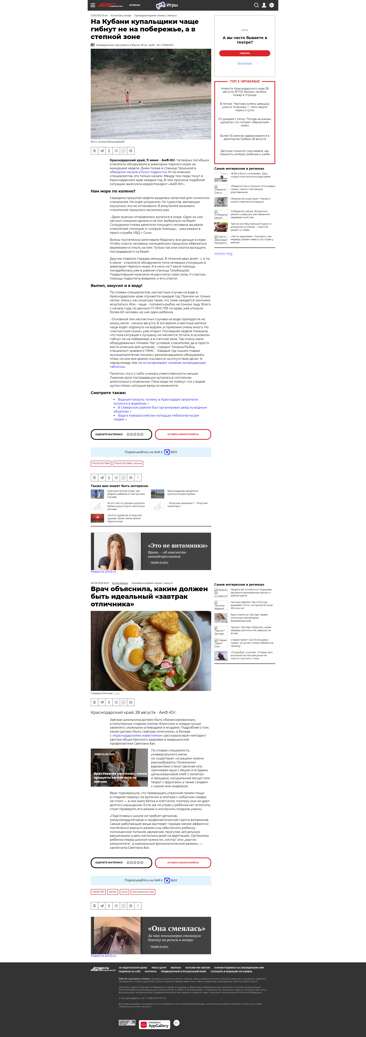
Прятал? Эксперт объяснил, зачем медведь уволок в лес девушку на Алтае (251, 630)
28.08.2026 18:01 (100, 583)
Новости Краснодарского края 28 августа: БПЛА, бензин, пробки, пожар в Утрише (245, 92)
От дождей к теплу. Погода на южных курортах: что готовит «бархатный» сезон (244, 122)
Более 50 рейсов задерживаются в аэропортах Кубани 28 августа (245, 137)
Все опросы (245, 63)
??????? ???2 (223, 254)
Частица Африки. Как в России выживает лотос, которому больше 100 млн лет (252, 605)
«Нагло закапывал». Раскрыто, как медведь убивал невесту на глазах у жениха (252, 239)
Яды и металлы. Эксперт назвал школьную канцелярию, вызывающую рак (249, 617)
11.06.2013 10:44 (99, 15)
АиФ (117, 693)
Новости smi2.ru (103, 571)
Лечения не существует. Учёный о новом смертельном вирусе (250, 200)
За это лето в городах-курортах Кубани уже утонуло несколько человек (126, 506)
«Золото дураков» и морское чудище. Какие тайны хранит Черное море (124, 518)
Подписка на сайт (129, 971)
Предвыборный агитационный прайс (183, 971)
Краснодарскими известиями (137, 735)
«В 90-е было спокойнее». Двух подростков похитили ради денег (251, 175)
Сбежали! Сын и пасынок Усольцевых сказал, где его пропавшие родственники (253, 189)
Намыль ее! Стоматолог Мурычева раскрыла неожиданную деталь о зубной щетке (251, 592)
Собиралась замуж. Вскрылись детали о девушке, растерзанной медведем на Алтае (250, 214)
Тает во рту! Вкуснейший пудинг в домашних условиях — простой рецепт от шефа (251, 226)
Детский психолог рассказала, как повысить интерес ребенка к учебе (245, 152)
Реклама (176, 968)
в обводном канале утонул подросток (153, 170)
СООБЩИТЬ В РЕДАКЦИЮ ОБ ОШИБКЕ (231, 971)
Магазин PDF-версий (197, 968)
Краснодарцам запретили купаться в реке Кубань (182, 492)
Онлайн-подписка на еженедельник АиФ (239, 968)
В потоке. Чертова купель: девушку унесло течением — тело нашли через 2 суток (245, 107)
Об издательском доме (133, 968)
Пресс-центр (159, 968)
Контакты (151, 971)
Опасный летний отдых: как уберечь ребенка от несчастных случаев (126, 493)
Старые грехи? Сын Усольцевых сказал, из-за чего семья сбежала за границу (252, 642)
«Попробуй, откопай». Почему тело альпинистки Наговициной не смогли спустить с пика (252, 655)
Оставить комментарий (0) (183, 434)
